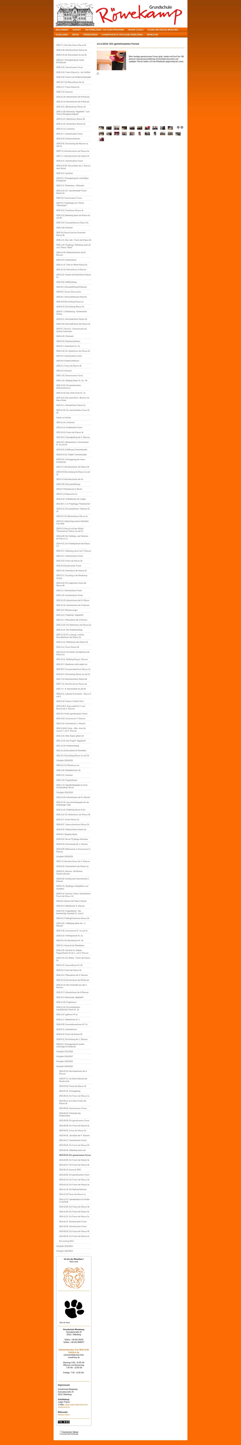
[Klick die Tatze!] (74, 1307)
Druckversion (67, 1432)
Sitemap (75, 1432)
